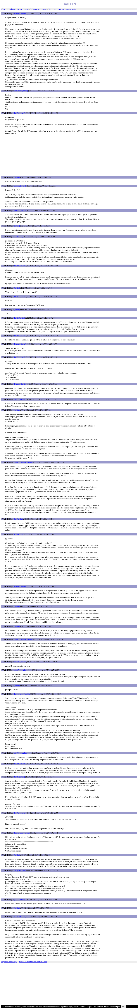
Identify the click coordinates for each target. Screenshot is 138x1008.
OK (123, 1007)
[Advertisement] (69, 155)
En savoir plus (115, 1007)
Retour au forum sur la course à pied (62, 9)
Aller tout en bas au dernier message (15, 9)
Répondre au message (38, 9)
